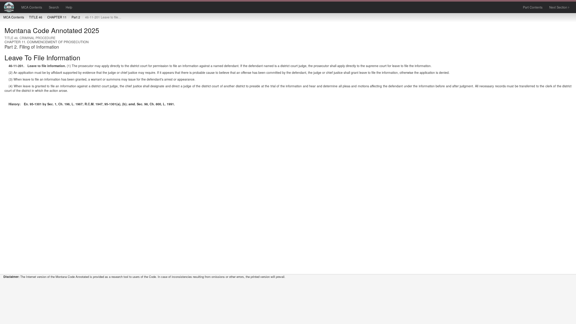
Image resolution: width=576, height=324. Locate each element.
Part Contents (532, 7)
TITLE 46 (35, 17)
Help (69, 7)
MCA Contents (31, 7)
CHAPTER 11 (57, 17)
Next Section (558, 7)
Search (54, 7)
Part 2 (76, 17)
